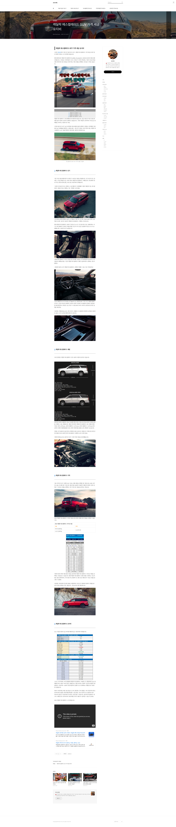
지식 (103, 136)
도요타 (105, 124)
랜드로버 (105, 108)
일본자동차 (104, 122)
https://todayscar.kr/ (60, 740)
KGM (105, 91)
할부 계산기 (116, 817)
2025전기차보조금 (114, 8)
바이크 (105, 147)
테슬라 (105, 98)
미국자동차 (104, 96)
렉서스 (105, 125)
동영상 (103, 82)
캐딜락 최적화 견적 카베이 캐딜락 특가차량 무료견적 (70, 732)
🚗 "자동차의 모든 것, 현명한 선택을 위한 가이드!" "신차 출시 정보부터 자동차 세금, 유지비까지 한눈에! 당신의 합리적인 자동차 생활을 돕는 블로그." (72, 795)
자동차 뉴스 (104, 129)
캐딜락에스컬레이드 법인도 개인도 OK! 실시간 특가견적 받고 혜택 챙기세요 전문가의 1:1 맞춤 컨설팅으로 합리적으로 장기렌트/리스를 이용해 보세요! (70, 745)
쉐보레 (105, 87)
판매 (104, 131)
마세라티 (105, 110)
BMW (105, 106)
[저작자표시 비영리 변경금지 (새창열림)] (69, 753)
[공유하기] (58, 754)
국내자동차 (104, 84)
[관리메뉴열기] (174, 2)
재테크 (105, 144)
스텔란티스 (104, 120)
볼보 (104, 107)
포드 (104, 99)
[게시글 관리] (60, 754)
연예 (104, 143)
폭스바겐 (105, 116)
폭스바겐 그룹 (105, 113)
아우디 (105, 115)
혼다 (104, 127)
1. (69, 112)
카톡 (103, 79)
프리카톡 (55, 2)
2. (69, 113)
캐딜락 (59, 52)
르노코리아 (106, 89)
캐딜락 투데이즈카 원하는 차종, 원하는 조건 (68, 742)
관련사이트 (116, 821)
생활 (103, 138)
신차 (104, 132)
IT (104, 140)
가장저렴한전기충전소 (100, 8)
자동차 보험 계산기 (75, 8)
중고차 (105, 134)
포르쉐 (105, 118)
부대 (104, 145)
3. (69, 115)
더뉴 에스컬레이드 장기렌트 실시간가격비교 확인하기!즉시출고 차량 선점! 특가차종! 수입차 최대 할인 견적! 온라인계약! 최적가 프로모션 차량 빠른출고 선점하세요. (70, 735)
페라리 (105, 111)
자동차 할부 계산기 (62, 8)
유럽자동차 (104, 102)
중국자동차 (104, 93)
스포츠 (105, 141)
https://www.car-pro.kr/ (61, 730)
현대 (104, 86)
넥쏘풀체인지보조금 (87, 8)
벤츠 (104, 104)
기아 (104, 90)
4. (68, 116)
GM (104, 100)
